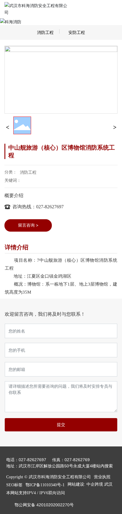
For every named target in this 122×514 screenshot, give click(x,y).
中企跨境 (94, 484)
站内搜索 (104, 466)
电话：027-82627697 (26, 459)
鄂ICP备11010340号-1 (45, 485)
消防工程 (45, 32)
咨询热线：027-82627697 (38, 206)
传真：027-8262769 (71, 459)
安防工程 (76, 32)
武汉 (108, 484)
